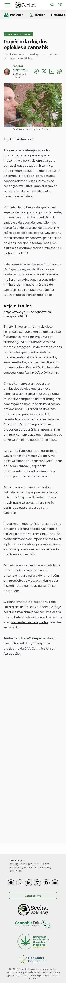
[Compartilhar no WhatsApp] (59, 71)
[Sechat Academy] (33, 910)
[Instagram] (37, 882)
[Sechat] (32, 5)
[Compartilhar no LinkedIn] (52, 71)
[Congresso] (33, 942)
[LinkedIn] (28, 882)
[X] (19, 882)
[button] (7, 5)
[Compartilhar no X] (44, 71)
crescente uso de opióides (29, 622)
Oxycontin (52, 233)
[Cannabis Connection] (33, 959)
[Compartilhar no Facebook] (36, 71)
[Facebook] (11, 882)
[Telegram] (46, 882)
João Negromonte (20, 67)
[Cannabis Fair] (33, 924)
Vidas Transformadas (18, 34)
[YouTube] (55, 882)
